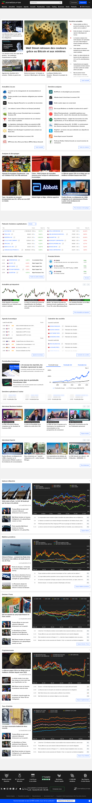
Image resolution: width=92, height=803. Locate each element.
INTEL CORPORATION (54, 231)
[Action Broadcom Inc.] (59, 247)
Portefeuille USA (68, 365)
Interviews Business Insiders (12, 406)
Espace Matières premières (82, 586)
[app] (24, 789)
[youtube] (5, 789)
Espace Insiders (85, 433)
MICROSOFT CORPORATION (56, 240)
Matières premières (8, 537)
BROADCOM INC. (53, 246)
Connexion (74, 2)
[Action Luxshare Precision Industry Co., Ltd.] (62, 347)
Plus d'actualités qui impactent (81, 312)
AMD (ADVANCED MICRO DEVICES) (57, 234)
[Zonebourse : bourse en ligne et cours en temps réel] (11, 2)
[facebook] (11, 789)
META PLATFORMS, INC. (55, 243)
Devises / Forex (7, 594)
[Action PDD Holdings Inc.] (62, 344)
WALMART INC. (53, 237)
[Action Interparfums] (19, 260)
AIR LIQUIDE (12, 266)
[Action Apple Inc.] (12, 244)
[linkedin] (14, 789)
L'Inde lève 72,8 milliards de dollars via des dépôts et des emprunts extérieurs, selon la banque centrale (61, 631)
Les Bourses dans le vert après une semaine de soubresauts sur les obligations (57, 689)
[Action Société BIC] (17, 273)
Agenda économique (9, 318)
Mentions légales (10, 796)
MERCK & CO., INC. (9, 246)
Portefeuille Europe (53, 365)
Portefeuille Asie (82, 365)
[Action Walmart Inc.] (58, 237)
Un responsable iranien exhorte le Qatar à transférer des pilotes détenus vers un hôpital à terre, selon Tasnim (61, 517)
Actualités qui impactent (10, 284)
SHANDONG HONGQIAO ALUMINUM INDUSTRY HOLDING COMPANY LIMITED (55, 336)
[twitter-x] (2, 789)
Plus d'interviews (85, 465)
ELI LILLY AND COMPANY (10, 240)
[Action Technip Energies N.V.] (23, 269)
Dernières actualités (75, 21)
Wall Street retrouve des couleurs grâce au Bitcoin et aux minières (54, 693)
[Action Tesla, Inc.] (12, 234)
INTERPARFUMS (13, 260)
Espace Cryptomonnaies (83, 700)
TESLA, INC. (7, 234)
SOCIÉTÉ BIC (12, 272)
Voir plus (87, 278)
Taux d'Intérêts (7, 706)
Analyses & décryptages (10, 153)
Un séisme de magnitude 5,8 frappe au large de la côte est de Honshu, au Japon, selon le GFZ (61, 579)
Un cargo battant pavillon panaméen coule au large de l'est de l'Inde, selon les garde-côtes (60, 576)
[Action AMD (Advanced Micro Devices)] (67, 234)
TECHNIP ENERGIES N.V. (15, 269)
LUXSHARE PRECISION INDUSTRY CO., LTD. (55, 347)
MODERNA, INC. (8, 237)
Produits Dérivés (54, 256)
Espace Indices (85, 530)
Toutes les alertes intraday (36, 276)
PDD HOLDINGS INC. (55, 344)
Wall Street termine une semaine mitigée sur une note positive (53, 696)
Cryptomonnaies (8, 650)
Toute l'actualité (85, 80)
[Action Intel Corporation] (62, 231)
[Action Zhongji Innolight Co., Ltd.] (62, 326)
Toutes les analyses (84, 147)
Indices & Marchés (8, 481)
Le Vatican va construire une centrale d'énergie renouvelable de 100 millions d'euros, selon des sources (61, 520)
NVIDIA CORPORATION (55, 250)
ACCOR (11, 263)
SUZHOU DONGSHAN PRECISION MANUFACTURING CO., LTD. (55, 329)
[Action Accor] (14, 263)
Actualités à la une (8, 87)
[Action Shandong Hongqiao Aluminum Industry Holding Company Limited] (62, 337)
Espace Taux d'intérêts (83, 755)
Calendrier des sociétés (56, 318)
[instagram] (8, 789)
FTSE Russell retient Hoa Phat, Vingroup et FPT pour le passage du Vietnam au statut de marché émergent (61, 523)
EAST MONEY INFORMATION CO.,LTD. (55, 333)
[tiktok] (17, 789)
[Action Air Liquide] (17, 266)
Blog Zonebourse (36, 796)
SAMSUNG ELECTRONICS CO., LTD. (12, 250)
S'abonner (83, 2)
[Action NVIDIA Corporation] (62, 250)
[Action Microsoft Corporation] (65, 240)
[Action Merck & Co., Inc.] (16, 247)
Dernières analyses (55, 87)
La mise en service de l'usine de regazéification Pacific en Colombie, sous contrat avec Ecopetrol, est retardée (61, 527)
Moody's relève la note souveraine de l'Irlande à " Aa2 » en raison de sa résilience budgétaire (60, 640)
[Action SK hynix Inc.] (13, 231)
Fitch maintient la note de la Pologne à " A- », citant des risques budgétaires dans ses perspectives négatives (61, 637)
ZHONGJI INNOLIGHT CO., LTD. (55, 326)
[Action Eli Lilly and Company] (19, 240)
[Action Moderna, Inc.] (14, 237)
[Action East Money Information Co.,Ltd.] (62, 333)
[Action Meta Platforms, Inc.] (63, 244)
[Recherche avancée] (60, 2)
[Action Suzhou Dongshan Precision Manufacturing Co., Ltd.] (62, 330)
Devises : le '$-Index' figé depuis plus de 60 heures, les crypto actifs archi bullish (57, 686)
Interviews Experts (8, 440)
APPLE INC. (7, 243)
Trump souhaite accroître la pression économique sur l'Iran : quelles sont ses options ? (59, 573)
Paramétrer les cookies (23, 796)
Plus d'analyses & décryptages (81, 207)
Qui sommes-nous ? (49, 796)
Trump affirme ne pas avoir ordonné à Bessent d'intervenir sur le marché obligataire (58, 634)
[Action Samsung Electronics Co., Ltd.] (22, 250)
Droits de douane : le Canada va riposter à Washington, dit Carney (54, 582)
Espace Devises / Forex (83, 644)
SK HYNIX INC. (8, 231)
